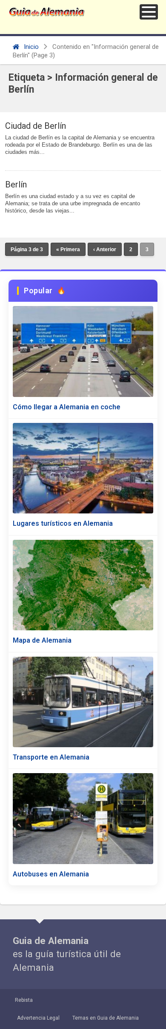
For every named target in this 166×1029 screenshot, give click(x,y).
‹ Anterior (104, 249)
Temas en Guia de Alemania (105, 1018)
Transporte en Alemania (51, 757)
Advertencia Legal (38, 1018)
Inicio (30, 47)
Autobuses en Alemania (51, 874)
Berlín (16, 184)
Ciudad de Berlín (35, 126)
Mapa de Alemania (42, 640)
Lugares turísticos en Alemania (63, 523)
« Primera (68, 249)
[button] (149, 12)
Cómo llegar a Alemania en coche (66, 407)
